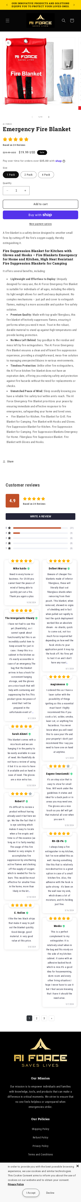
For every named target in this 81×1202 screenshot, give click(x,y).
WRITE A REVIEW (40, 516)
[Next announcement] (74, 5)
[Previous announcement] (7, 5)
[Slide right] (49, 117)
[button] (7, 20)
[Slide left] (32, 117)
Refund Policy (40, 1137)
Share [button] (10, 461)
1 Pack (11, 174)
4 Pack (46, 174)
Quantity (7, 183)
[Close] (77, 1166)
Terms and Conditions (40, 1154)
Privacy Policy (40, 1145)
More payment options (40, 224)
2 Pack (28, 174)
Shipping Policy (40, 1128)
